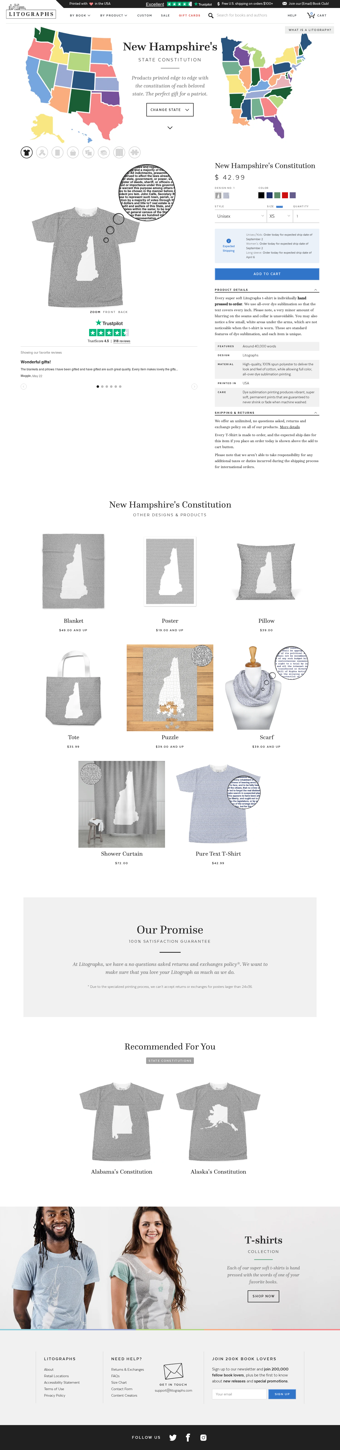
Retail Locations (56, 1376)
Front (109, 312)
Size (271, 206)
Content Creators (124, 1395)
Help (292, 15)
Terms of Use (54, 1389)
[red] (285, 195)
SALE (165, 15)
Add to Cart (267, 274)
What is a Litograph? (310, 30)
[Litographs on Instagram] (203, 1438)
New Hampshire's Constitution (265, 165)
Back (123, 312)
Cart (318, 14)
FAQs (115, 1376)
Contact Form (121, 1389)
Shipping (235, 412)
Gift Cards (190, 15)
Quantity (301, 206)
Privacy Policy (54, 1395)
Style (219, 206)
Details (231, 290)
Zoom (95, 312)
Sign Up (282, 1394)
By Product (112, 15)
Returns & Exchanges (127, 1369)
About (49, 1369)
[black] (261, 195)
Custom (144, 15)
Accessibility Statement (62, 1382)
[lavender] (292, 195)
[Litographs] (31, 11)
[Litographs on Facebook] (188, 1438)
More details (290, 427)
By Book (78, 15)
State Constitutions (170, 1060)
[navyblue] (269, 195)
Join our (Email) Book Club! (309, 3)
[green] (277, 195)
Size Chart (119, 1382)
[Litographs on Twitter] (173, 1438)
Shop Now (264, 1296)
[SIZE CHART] (279, 206)
